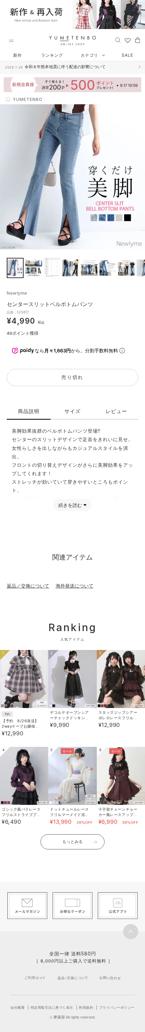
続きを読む (70, 505)
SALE (127, 55)
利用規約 (86, 1007)
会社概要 (17, 1007)
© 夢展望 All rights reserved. (72, 1017)
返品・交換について (72, 978)
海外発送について (74, 586)
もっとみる (72, 841)
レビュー (116, 411)
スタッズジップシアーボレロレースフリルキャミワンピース (118, 718)
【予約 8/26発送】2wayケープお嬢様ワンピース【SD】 (20, 726)
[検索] (117, 40)
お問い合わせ (110, 978)
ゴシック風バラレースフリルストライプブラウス (21, 814)
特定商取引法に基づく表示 (52, 1007)
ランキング (52, 55)
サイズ (72, 411)
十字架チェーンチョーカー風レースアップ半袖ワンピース (118, 814)
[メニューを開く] (11, 41)
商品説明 (28, 411)
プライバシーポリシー (117, 1007)
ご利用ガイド (35, 978)
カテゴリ (90, 55)
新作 (17, 55)
